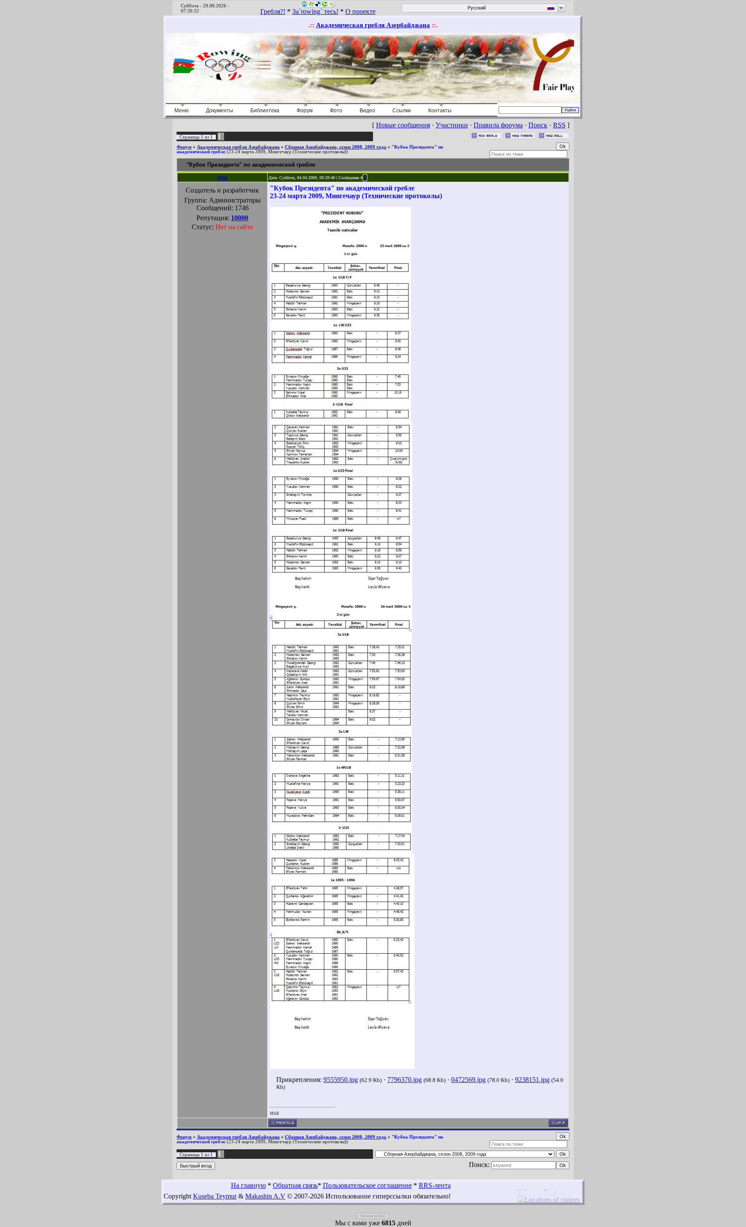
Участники (452, 125)
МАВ (223, 177)
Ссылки (401, 111)
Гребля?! (272, 11)
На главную (248, 1185)
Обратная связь (295, 1185)
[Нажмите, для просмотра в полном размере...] (340, 420)
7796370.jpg (404, 1079)
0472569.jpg (468, 1079)
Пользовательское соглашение (367, 1185)
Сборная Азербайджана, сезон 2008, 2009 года (335, 147)
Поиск (537, 125)
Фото (336, 111)
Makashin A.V (265, 1196)
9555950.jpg (340, 1079)
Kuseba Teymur (215, 1196)
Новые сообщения (403, 125)
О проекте (360, 11)
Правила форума (498, 125)
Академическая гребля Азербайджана (373, 25)
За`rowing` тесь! (315, 11)
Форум (305, 111)
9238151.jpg (532, 1079)
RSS (559, 125)
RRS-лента (435, 1185)
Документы (219, 111)
